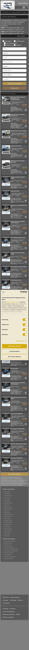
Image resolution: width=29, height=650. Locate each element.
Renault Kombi (8, 524)
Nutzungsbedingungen (9, 611)
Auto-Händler (6, 603)
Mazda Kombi (7, 507)
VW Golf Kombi (8, 554)
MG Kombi (7, 510)
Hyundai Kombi (8, 503)
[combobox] (3, 49)
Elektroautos (6, 597)
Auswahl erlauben (14, 351)
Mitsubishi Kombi (8, 514)
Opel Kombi (7, 518)
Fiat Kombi (7, 499)
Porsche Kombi (8, 522)
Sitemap (18, 614)
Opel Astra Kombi (8, 547)
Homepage (5, 608)
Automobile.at (5, 12)
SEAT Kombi (7, 526)
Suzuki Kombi (7, 530)
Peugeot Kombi (8, 520)
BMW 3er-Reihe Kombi (10, 541)
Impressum (12, 608)
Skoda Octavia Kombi (10, 556)
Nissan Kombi (7, 516)
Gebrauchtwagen (16, 12)
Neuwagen (8, 41)
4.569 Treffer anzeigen (14, 83)
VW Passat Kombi (8, 558)
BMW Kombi (7, 493)
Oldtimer (18, 45)
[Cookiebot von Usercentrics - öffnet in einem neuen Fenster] (20, 292)
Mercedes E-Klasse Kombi (11, 550)
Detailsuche (14, 88)
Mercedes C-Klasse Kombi (11, 549)
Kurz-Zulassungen (11, 43)
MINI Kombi (7, 512)
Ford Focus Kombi (8, 552)
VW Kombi (7, 535)
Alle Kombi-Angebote (14, 474)
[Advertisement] (14, 578)
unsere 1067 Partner (13, 302)
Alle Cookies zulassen (14, 346)
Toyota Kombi (7, 532)
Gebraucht (9, 45)
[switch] (25, 324)
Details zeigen (20, 341)
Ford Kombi (7, 501)
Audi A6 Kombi (8, 545)
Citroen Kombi (8, 495)
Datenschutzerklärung (8, 614)
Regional (20, 600)
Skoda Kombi (7, 528)
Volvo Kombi (7, 534)
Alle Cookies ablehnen (14, 356)
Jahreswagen (20, 41)
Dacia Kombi (7, 497)
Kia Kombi (6, 505)
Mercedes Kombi (8, 509)
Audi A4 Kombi (8, 543)
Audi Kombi (7, 491)
